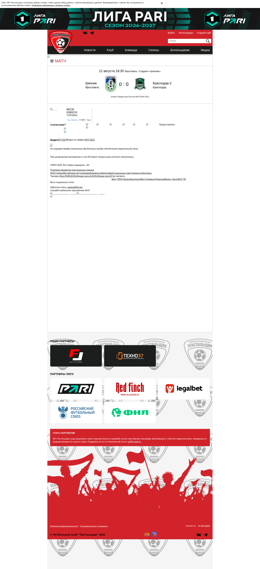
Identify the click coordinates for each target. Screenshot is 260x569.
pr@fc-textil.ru (134, 442)
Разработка (191, 526)
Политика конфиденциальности (64, 526)
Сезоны (153, 50)
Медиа (205, 50)
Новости (89, 50)
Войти (171, 32)
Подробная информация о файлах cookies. (51, 5)
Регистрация (186, 32)
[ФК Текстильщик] (60, 41)
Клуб (110, 50)
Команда (131, 50)
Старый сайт (204, 32)
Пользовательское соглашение (94, 526)
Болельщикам (179, 50)
